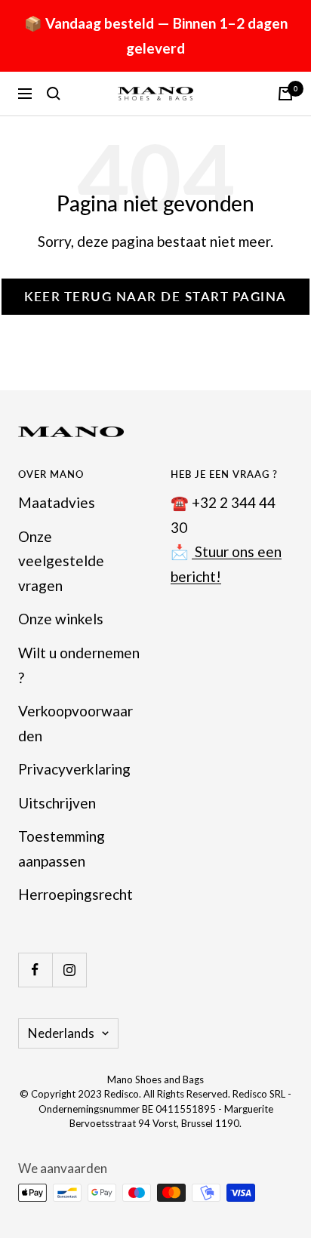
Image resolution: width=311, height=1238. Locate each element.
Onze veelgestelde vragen (61, 561)
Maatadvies (56, 502)
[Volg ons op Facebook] (35, 970)
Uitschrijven (57, 802)
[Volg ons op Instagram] (69, 970)
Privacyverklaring (74, 769)
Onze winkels (60, 618)
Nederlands (61, 1033)
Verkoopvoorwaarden (75, 723)
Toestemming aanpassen (61, 848)
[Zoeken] (53, 93)
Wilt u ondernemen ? (79, 665)
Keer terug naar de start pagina (155, 296)
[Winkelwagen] (285, 93)
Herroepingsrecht (75, 894)
